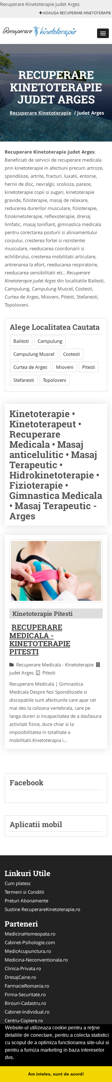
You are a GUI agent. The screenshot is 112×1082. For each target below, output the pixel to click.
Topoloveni (54, 380)
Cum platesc (18, 883)
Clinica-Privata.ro (23, 968)
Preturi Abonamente (26, 900)
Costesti (71, 354)
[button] (103, 33)
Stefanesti (23, 380)
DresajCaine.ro (20, 977)
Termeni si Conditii (24, 892)
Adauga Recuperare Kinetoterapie (76, 12)
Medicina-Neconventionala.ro (36, 959)
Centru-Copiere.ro (24, 1020)
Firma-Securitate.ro (25, 994)
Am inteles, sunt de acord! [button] (56, 1073)
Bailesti (21, 341)
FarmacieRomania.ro (27, 985)
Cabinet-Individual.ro (27, 1011)
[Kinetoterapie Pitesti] (56, 570)
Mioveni (64, 367)
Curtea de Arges (30, 367)
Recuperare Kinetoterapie (40, 113)
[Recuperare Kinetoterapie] (41, 30)
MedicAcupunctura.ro (28, 951)
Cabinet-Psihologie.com (30, 942)
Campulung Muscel (33, 354)
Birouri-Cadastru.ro (25, 1003)
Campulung (50, 341)
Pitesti (88, 367)
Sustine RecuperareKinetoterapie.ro (42, 909)
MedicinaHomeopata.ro (30, 933)
